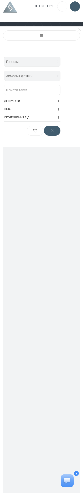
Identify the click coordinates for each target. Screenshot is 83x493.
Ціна (7, 109)
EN (51, 6)
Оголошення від (16, 117)
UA (35, 6)
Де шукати (12, 101)
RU (43, 6)
